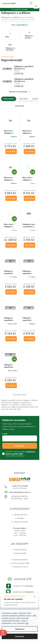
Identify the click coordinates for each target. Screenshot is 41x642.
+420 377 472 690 (20, 9)
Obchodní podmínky (20, 560)
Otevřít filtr (19, 106)
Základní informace (20, 515)
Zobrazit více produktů (18, 92)
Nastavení (19, 629)
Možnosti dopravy (20, 550)
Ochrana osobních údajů (20, 563)
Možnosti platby (20, 553)
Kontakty (20, 518)
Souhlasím (19, 636)
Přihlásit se (19, 446)
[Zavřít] (34, 596)
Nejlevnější (23, 99)
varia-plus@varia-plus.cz (20, 492)
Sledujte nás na (23, 586)
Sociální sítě (22, 579)
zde (26, 623)
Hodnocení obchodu (20, 522)
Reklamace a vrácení (20, 567)
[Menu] (36, 6)
